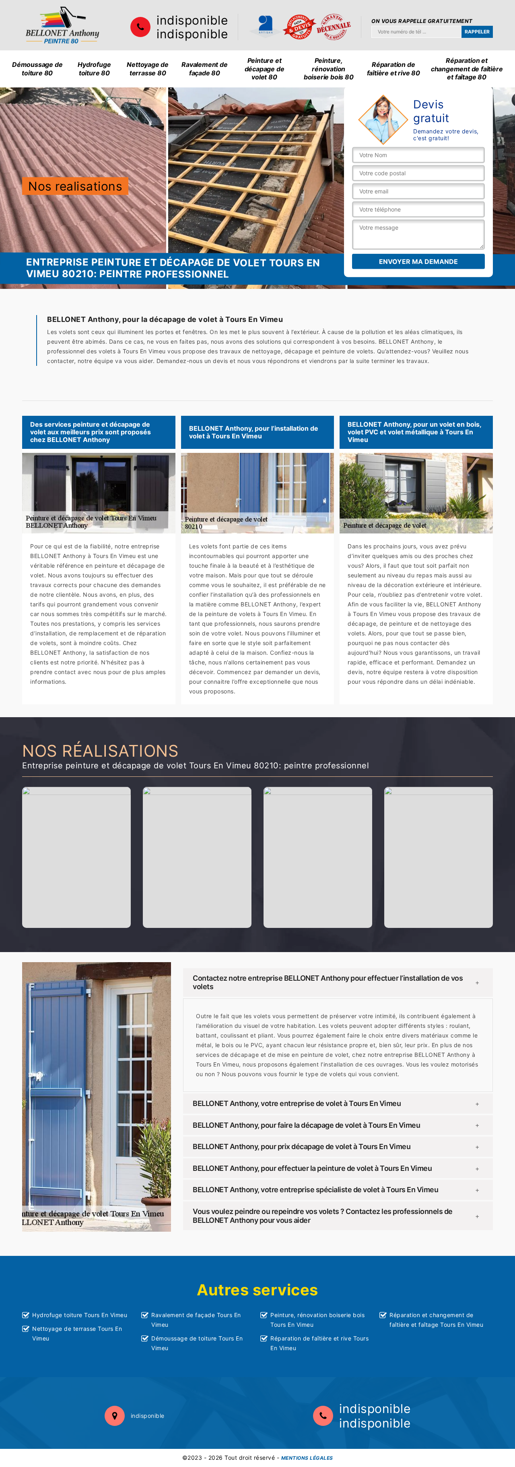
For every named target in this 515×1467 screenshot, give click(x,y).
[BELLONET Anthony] (62, 25)
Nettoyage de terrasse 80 (148, 68)
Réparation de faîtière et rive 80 (393, 68)
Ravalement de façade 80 (204, 68)
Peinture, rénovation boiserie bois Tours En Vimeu (317, 1319)
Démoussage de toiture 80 (37, 68)
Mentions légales (307, 1458)
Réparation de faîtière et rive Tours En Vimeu (319, 1343)
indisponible (192, 20)
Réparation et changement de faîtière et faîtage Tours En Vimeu (436, 1319)
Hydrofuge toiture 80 (94, 68)
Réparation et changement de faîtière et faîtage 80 (467, 68)
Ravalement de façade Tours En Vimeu (196, 1319)
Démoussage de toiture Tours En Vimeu (197, 1343)
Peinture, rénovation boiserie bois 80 (329, 68)
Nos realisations (75, 185)
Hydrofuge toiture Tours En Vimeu (79, 1314)
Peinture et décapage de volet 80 (264, 68)
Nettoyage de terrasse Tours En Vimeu (77, 1333)
